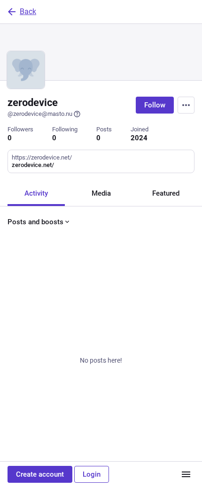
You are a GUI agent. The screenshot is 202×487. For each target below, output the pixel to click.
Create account (40, 474)
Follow (154, 105)
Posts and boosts (35, 222)
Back (28, 11)
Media (101, 193)
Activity (36, 193)
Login (92, 474)
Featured (165, 193)
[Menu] (186, 105)
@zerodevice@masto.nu (40, 113)
